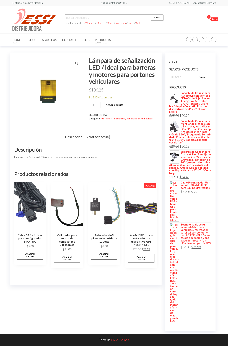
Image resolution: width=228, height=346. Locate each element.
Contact (69, 39)
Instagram (207, 39)
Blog (86, 39)
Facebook (188, 39)
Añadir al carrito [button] (30, 255)
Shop (32, 39)
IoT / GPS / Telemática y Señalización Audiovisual (127, 118)
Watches (121, 22)
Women (90, 22)
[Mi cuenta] (202, 19)
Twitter (195, 39)
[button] (76, 63)
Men (110, 22)
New (131, 22)
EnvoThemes (120, 340)
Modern (101, 22)
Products (103, 41)
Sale (138, 22)
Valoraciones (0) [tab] (98, 137)
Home (16, 41)
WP (201, 39)
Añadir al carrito (114, 104)
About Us (49, 39)
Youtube (213, 39)
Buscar (157, 17)
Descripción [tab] (73, 137)
